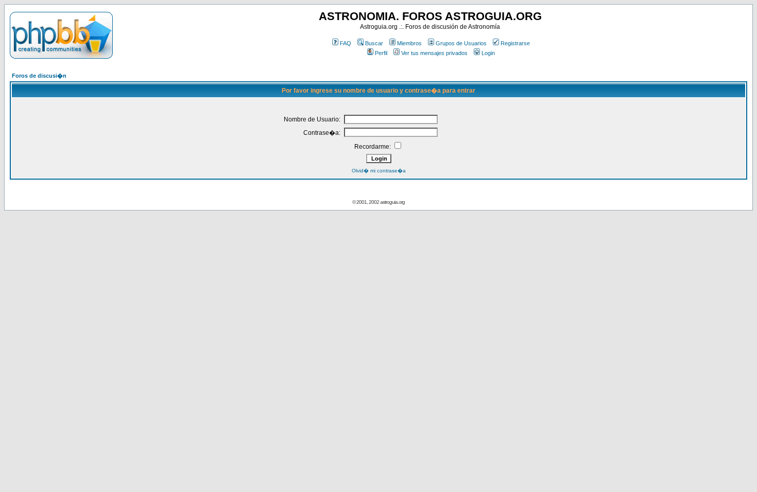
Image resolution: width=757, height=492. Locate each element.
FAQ (345, 43)
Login (488, 53)
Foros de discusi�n (39, 76)
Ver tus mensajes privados (434, 53)
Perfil (381, 53)
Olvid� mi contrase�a (379, 170)
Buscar (374, 43)
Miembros (409, 43)
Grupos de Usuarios (461, 43)
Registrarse (515, 43)
